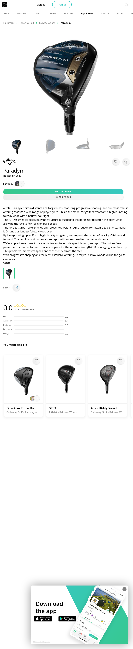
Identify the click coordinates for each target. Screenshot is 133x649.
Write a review (63, 191)
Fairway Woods (47, 22)
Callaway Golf (27, 22)
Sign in (41, 4)
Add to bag (65, 197)
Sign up (61, 4)
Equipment (8, 22)
